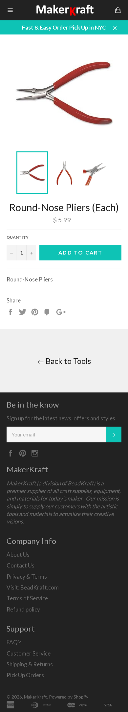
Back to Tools (67, 361)
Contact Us (20, 565)
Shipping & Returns (30, 664)
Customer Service (29, 653)
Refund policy (23, 609)
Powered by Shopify (68, 697)
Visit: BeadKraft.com (33, 587)
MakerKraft (35, 697)
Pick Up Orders (25, 675)
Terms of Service (27, 598)
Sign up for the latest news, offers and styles (61, 418)
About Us (18, 554)
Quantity (18, 237)
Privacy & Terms (27, 576)
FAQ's (14, 642)
